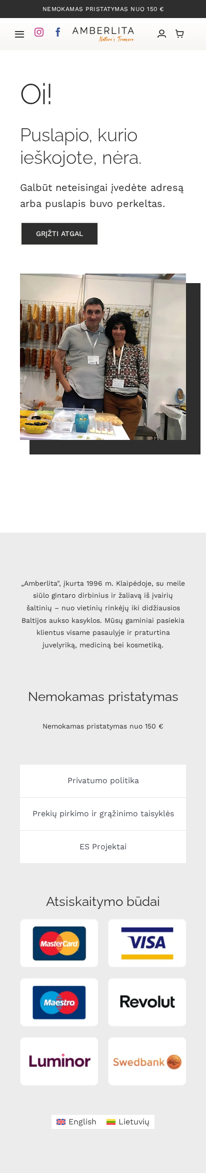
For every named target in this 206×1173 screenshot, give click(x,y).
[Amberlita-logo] (103, 29)
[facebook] (58, 32)
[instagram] (39, 32)
